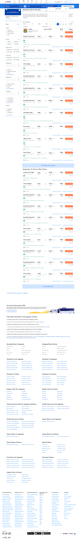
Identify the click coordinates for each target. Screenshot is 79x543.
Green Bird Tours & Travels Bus (27, 414)
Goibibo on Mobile (67, 506)
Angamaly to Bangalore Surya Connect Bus (50, 406)
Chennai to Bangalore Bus (7, 513)
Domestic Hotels (55, 494)
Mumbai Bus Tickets (18, 506)
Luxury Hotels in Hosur (61, 448)
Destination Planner (55, 508)
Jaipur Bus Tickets (18, 523)
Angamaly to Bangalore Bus (12, 361)
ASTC (41, 507)
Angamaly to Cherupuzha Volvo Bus (28, 467)
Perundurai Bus (60, 399)
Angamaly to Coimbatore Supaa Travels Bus (50, 408)
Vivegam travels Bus (31, 499)
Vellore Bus (44, 395)
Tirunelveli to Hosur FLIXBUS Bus (13, 423)
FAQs (65, 511)
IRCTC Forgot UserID (56, 521)
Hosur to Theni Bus (60, 384)
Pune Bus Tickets (18, 513)
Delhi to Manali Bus (6, 494)
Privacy (65, 499)
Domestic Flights (55, 497)
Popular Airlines (55, 520)
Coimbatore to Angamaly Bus (47, 363)
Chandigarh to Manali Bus (7, 526)
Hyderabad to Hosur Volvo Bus (47, 467)
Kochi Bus (8, 395)
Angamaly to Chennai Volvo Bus (27, 459)
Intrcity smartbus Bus (31, 516)
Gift (64, 516)
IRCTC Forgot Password (56, 523)
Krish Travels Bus (10, 408)
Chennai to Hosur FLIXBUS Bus (12, 421)
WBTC (41, 514)
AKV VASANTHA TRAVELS (50, 336)
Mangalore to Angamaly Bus (47, 369)
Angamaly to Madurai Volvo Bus (27, 461)
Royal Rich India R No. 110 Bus (12, 410)
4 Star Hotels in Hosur (46, 446)
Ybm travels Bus (30, 520)
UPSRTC (41, 499)
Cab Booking (54, 503)
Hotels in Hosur (45, 444)
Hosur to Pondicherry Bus (46, 382)
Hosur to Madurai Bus (46, 378)
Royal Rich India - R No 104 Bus (12, 414)
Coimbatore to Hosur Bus (26, 376)
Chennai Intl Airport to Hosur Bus (28, 444)
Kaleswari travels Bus (31, 513)
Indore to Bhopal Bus (6, 514)
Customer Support (67, 501)
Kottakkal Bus (9, 397)
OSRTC (41, 502)
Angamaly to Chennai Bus (26, 361)
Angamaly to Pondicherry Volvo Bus (28, 463)
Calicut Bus (24, 391)
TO (27, 4)
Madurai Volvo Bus (25, 474)
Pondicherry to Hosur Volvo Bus (63, 463)
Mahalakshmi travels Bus (31, 514)
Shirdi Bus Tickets (18, 503)
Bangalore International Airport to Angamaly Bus (15, 436)
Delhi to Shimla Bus (6, 516)
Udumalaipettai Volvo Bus (26, 478)
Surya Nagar (59, 452)
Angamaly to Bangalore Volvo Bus (13, 459)
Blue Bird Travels (27, 338)
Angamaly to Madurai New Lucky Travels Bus (65, 406)
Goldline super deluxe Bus (32, 521)
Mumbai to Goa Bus (6, 501)
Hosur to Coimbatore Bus (61, 376)
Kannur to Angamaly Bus (61, 365)
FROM (6, 4)
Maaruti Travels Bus (25, 406)
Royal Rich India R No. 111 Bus (12, 412)
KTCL (41, 521)
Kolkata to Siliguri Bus (6, 518)
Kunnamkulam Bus (25, 397)
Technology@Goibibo (68, 509)
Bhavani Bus (59, 397)
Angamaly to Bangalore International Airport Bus (51, 421)
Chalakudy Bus (24, 393)
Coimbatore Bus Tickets (19, 504)
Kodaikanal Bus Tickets (19, 518)
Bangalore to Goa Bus (6, 499)
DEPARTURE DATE (50, 4)
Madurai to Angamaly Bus (46, 365)
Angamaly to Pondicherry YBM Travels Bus (50, 410)
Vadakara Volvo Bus (25, 476)
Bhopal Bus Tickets (18, 525)
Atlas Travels (9, 338)
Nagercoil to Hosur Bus (11, 382)
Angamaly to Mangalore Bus (27, 367)
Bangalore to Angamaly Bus (47, 361)
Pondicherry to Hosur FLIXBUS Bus (13, 427)
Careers (65, 503)
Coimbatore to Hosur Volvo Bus (63, 459)
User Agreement (67, 497)
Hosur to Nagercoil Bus (61, 380)
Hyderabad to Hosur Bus (11, 384)
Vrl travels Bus (29, 503)
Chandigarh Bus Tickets (19, 521)
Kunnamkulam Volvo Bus (11, 476)
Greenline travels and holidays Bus (33, 494)
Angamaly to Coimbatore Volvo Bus (13, 461)
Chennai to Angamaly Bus (62, 361)
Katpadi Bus (44, 397)
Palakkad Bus (24, 395)
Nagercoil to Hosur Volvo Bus (47, 465)
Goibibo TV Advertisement (69, 508)
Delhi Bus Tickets (18, 501)
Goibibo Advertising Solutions (57, 525)
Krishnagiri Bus (60, 393)
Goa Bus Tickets (18, 494)
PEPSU (41, 517)
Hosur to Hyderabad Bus (46, 384)
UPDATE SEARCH (67, 6)
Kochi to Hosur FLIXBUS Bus (12, 429)
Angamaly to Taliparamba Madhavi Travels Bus (65, 408)
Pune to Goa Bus (5, 521)
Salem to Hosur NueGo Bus (12, 425)
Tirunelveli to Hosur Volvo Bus (62, 461)
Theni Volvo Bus (10, 478)
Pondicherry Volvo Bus (11, 480)
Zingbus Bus (29, 506)
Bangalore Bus (59, 391)
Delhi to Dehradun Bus (6, 503)
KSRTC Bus (24, 412)
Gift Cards (66, 514)
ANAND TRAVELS (60, 336)
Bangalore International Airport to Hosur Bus (15, 444)
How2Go (65, 518)
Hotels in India (54, 516)
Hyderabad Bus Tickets (19, 497)
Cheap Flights (54, 509)
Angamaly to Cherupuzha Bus (27, 369)
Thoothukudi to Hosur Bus (26, 384)
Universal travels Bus (31, 501)
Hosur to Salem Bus (60, 382)
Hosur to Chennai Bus (46, 376)
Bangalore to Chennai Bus (7, 506)
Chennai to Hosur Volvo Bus (47, 459)
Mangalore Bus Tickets (19, 516)
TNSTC (41, 497)
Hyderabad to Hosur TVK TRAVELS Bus (29, 425)
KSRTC (30, 29)
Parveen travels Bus (31, 497)
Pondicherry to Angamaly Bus (47, 367)
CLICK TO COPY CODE (11, 311)
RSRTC (41, 511)
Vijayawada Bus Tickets (19, 514)
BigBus (21, 338)
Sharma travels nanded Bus (32, 509)
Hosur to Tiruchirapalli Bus (47, 380)
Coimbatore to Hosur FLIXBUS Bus (28, 421)
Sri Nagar (44, 452)
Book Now (42, 322)
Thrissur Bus (9, 391)
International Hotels (55, 496)
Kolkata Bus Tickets (18, 509)
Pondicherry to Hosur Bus (26, 380)
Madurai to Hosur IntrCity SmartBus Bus (29, 423)
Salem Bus (44, 391)
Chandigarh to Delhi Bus (6, 497)
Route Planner (54, 506)
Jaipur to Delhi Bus (5, 496)
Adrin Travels (67, 336)
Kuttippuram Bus (10, 399)
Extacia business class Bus (32, 518)
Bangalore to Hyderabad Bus (7, 509)
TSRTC (41, 500)
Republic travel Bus (30, 504)
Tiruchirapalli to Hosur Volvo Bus (48, 463)
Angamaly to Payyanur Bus (12, 369)
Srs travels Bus (30, 511)
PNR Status (54, 513)
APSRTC (41, 495)
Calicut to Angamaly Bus (61, 363)
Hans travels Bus (30, 496)
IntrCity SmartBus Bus (11, 406)
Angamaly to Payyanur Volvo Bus (13, 467)
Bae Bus (14, 338)
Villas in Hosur (44, 450)
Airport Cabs (54, 514)
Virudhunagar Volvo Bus (26, 480)
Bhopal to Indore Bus (6, 520)
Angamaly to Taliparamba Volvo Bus (13, 465)
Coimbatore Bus (10, 393)
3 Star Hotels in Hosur (61, 444)
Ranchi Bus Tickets (18, 526)
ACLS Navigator (40, 336)
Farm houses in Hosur (61, 450)
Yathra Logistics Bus (25, 408)
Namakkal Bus (59, 395)
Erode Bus (44, 393)
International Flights (55, 499)
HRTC (41, 504)
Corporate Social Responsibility (70, 504)
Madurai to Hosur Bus (11, 378)
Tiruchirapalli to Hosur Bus (11, 380)
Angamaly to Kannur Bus (11, 365)
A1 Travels (34, 336)
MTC (40, 524)
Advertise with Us (67, 513)
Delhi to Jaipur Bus (5, 511)
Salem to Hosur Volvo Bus (62, 465)
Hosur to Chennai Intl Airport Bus (63, 436)
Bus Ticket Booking (55, 501)
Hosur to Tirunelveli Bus (61, 378)
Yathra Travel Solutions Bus (27, 410)
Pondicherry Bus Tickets (19, 511)
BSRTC (41, 516)
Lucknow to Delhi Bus (6, 525)
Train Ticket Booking (55, 504)
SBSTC (41, 506)
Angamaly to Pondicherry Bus (27, 365)
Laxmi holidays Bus (30, 525)
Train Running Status (56, 511)
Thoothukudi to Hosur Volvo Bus (63, 467)
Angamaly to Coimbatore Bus (12, 363)
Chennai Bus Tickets (18, 499)
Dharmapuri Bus (45, 399)
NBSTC (41, 523)
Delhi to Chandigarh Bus (6, 504)
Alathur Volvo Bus (25, 482)
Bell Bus (18, 338)
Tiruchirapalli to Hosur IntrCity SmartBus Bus (30, 427)
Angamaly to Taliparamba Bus (12, 367)
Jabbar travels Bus (30, 508)
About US (66, 494)
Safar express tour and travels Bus (33, 526)
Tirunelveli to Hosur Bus (26, 378)
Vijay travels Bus (30, 523)
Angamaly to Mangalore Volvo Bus (28, 465)
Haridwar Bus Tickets (19, 520)
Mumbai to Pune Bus (6, 523)
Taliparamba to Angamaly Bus (62, 369)
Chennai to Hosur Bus (11, 376)
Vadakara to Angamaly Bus (62, 367)
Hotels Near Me (55, 518)
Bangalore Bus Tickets (19, 496)
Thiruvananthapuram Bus (26, 399)
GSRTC (41, 509)
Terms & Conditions (67, 496)
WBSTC (41, 519)
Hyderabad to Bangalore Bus (7, 508)
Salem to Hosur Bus (25, 382)
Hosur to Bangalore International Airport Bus (50, 436)
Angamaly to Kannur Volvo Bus (12, 463)
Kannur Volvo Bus (10, 482)
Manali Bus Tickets (18, 508)
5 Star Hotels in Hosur (61, 446)
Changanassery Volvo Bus (11, 474)
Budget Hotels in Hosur (46, 448)
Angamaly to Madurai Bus (26, 363)
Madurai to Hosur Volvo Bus (47, 461)
